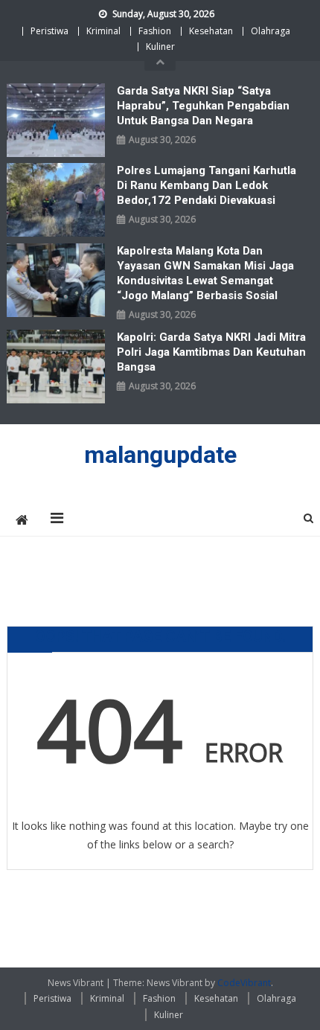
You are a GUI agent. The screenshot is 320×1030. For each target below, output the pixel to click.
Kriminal (103, 31)
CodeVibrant (244, 982)
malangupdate (160, 455)
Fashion (154, 31)
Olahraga (270, 31)
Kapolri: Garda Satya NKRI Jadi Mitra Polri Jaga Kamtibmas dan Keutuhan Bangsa (211, 352)
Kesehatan (211, 31)
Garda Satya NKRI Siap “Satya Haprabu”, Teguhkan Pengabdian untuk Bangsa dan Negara (203, 105)
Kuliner (160, 46)
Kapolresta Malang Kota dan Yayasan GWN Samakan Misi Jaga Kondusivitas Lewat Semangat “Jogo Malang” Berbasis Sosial (205, 273)
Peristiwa (49, 31)
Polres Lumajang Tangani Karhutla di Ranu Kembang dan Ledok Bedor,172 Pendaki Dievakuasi (206, 185)
